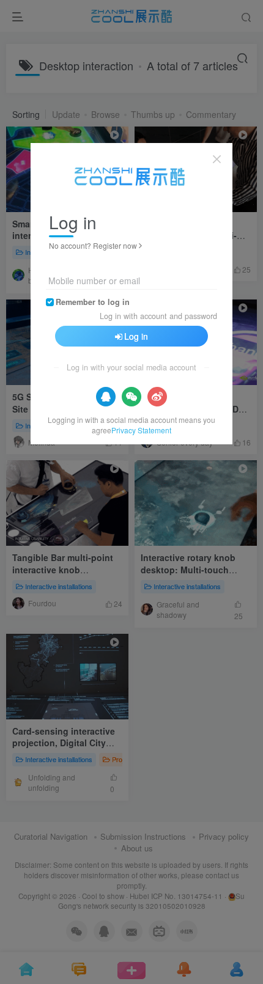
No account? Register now (93, 245)
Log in (136, 336)
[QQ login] (106, 396)
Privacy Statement (141, 430)
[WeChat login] (131, 396)
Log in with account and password (158, 315)
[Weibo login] (157, 396)
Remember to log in (93, 301)
